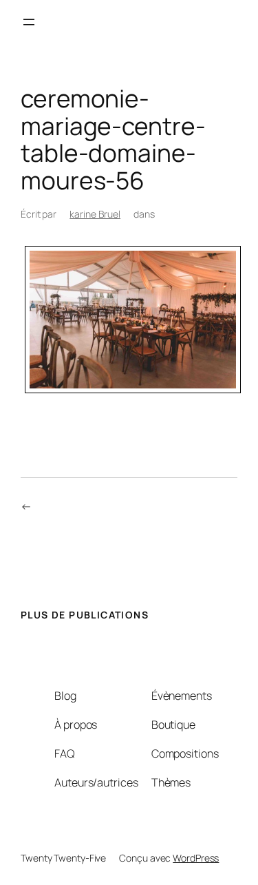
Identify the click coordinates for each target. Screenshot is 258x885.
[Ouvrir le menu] (29, 22)
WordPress (196, 857)
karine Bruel (94, 213)
